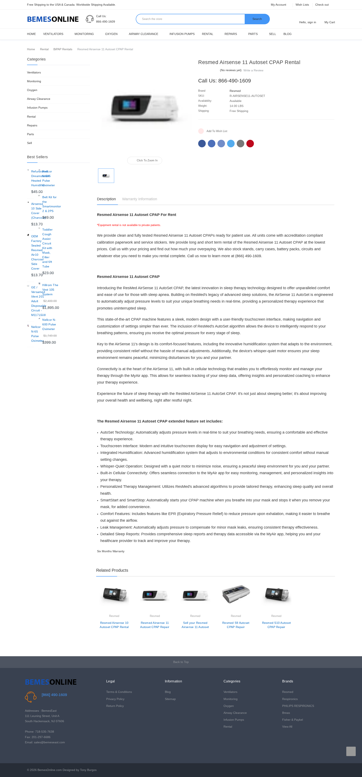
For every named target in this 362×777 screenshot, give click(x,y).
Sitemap (170, 699)
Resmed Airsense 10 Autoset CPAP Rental (114, 625)
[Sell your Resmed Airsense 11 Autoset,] (195, 599)
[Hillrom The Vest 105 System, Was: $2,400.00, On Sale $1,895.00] (39, 284)
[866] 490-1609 (54, 695)
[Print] (221, 143)
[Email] (211, 143)
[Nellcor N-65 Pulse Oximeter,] (28, 326)
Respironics (290, 699)
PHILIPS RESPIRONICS (298, 706)
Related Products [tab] (112, 570)
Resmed (287, 692)
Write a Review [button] (253, 70)
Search (257, 19)
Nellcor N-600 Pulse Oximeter (49, 324)
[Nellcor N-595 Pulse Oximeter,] (39, 170)
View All (287, 726)
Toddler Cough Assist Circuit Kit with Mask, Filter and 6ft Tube (47, 248)
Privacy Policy (115, 699)
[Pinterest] (250, 143)
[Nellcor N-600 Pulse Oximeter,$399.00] (39, 318)
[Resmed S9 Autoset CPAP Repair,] (236, 599)
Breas (286, 712)
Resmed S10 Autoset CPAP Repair (276, 625)
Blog (287, 34)
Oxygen (111, 34)
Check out (322, 4)
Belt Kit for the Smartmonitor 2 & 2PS (51, 204)
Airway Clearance (143, 34)
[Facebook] (202, 143)
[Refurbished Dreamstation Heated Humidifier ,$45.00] (28, 170)
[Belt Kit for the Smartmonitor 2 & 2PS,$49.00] (39, 196)
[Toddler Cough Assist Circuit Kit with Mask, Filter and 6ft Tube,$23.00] (39, 228)
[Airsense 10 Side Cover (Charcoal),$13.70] (28, 203)
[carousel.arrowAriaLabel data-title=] (351, 751)
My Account (279, 4)
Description (106, 199)
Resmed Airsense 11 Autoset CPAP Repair (154, 625)
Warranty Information (139, 199)
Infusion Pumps (182, 34)
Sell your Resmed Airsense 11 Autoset (195, 625)
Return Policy (115, 706)
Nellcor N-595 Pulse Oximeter (48, 178)
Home (31, 34)
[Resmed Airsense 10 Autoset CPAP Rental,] (114, 599)
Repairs (231, 34)
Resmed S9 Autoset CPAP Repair (235, 625)
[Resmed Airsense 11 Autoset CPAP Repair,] (155, 599)
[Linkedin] (240, 143)
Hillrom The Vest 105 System (50, 289)
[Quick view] (129, 597)
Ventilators (53, 34)
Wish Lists (302, 4)
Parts (253, 34)
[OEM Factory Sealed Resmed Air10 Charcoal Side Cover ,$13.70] (28, 235)
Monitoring (84, 34)
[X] (231, 143)
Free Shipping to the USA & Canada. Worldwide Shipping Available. (71, 4)
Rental (207, 34)
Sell (272, 34)
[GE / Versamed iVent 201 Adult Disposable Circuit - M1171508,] (28, 286)
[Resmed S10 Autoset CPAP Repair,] (276, 599)
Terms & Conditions (119, 692)
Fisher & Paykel (292, 719)
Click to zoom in (147, 160)
